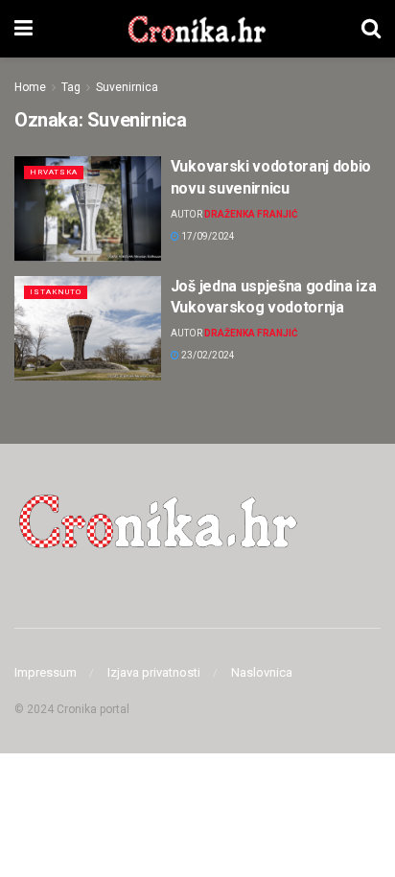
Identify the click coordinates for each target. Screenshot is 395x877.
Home (30, 87)
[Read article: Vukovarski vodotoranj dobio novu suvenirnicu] (87, 208)
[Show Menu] (23, 29)
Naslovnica (261, 672)
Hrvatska (54, 172)
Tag (71, 87)
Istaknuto (55, 292)
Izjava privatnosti (153, 672)
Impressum (45, 672)
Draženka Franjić (251, 214)
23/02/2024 (207, 355)
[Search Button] (371, 29)
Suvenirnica (127, 87)
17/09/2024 (207, 236)
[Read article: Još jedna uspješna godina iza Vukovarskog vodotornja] (87, 328)
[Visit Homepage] (197, 29)
